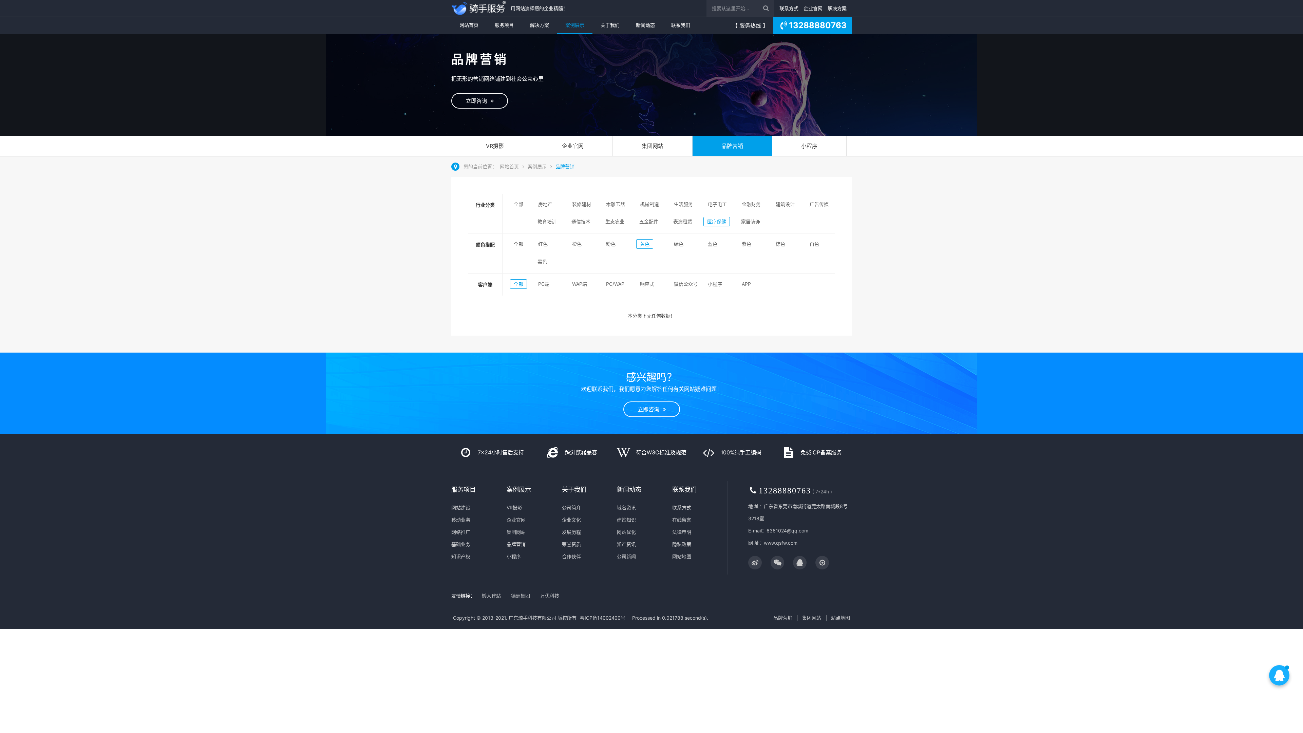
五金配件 (648, 221)
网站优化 (626, 532)
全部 (518, 204)
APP (746, 284)
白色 (814, 244)
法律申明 (681, 532)
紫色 (746, 244)
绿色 (678, 244)
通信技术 (580, 221)
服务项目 (504, 25)
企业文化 (571, 520)
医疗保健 (716, 221)
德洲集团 (520, 596)
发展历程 (571, 532)
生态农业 (614, 221)
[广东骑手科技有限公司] (479, 8)
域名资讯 (626, 507)
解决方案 (837, 8)
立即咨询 (478, 100)
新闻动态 (645, 25)
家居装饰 (750, 221)
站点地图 (840, 618)
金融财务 (751, 204)
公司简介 (571, 507)
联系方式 (788, 8)
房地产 (545, 204)
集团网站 (652, 146)
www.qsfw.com (780, 543)
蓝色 (712, 244)
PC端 (543, 284)
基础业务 (460, 544)
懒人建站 (491, 596)
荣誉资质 (571, 544)
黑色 (542, 261)
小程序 (809, 146)
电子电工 (717, 204)
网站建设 (460, 507)
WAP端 (579, 284)
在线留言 (681, 520)
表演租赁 (682, 221)
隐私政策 (681, 544)
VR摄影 (495, 146)
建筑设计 (785, 204)
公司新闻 (626, 556)
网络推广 (460, 532)
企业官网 (813, 8)
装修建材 (581, 204)
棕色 (780, 244)
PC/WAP (615, 284)
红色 (543, 244)
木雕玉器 (615, 204)
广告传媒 (819, 204)
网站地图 (681, 556)
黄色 (644, 244)
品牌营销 (732, 146)
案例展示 (574, 25)
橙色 (577, 244)
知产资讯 (626, 544)
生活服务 (683, 204)
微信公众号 (686, 284)
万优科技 (549, 596)
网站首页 (468, 25)
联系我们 (680, 25)
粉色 (611, 244)
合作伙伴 (571, 556)
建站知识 (626, 520)
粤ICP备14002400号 (602, 618)
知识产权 (460, 556)
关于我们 (610, 25)
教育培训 (546, 221)
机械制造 (649, 204)
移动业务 (460, 520)
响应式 (647, 284)
